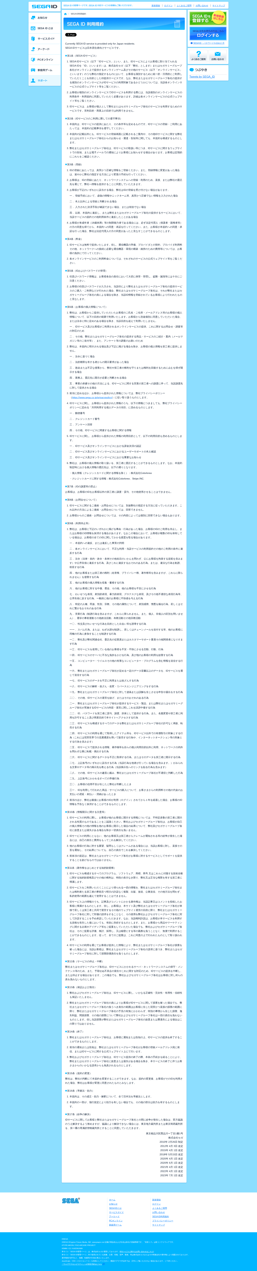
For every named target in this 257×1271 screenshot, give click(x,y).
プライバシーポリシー (162, 1221)
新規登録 (156, 5)
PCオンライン (116, 1221)
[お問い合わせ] (218, 56)
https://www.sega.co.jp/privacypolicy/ (92, 397)
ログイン (168, 5)
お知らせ (113, 1204)
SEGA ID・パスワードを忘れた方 (208, 43)
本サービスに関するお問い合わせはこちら (136, 1251)
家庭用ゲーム (115, 1225)
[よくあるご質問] (198, 56)
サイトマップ (218, 5)
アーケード (114, 1216)
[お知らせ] (44, 18)
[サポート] (44, 80)
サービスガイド (116, 1212)
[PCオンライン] (44, 59)
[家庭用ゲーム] (44, 70)
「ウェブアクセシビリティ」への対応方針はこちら (82, 1264)
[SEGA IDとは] (44, 28)
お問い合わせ (202, 5)
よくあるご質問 (184, 5)
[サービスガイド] (44, 39)
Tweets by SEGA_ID (202, 76)
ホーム (112, 1200)
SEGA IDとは (115, 1208)
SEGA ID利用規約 (160, 1216)
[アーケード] (44, 49)
